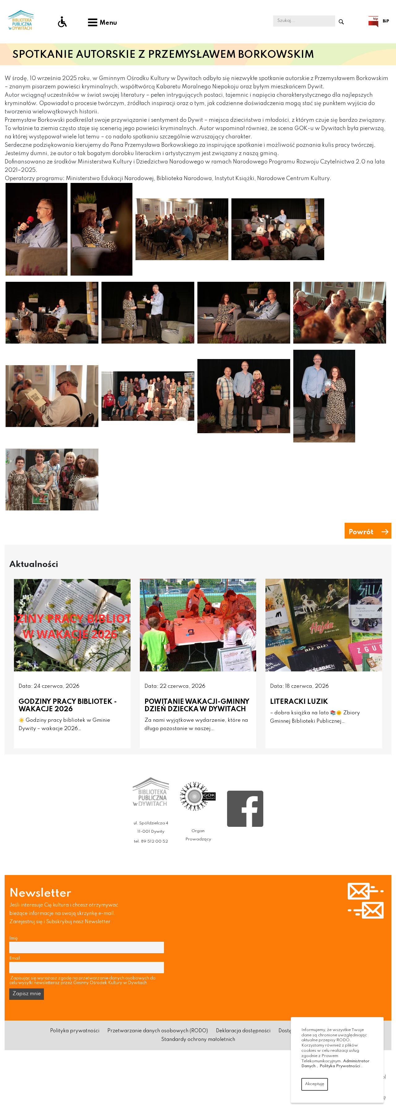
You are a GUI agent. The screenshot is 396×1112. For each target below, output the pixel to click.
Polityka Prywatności (340, 1066)
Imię (13, 938)
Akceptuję (314, 1084)
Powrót (361, 532)
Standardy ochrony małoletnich (198, 1039)
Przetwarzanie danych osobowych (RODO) (157, 1031)
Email (14, 958)
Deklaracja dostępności (243, 1031)
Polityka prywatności (74, 1031)
